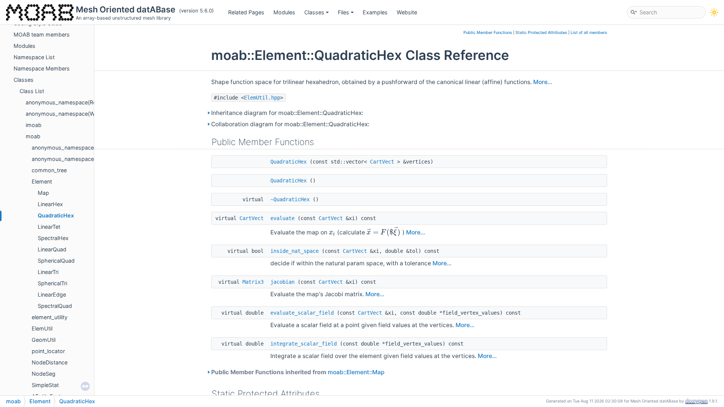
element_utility (49, 317)
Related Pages (246, 12)
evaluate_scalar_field (302, 313)
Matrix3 (253, 282)
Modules (284, 12)
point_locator (48, 351)
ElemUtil (42, 328)
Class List (32, 91)
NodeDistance (49, 362)
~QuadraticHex (290, 199)
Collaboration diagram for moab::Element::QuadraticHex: (290, 124)
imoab (33, 125)
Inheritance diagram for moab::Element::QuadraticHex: (287, 112)
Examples (375, 12)
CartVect (382, 162)
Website (407, 12)
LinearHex (50, 204)
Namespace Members (42, 68)
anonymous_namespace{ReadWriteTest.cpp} (83, 102)
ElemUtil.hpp (262, 98)
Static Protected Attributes (541, 32)
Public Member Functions (487, 32)
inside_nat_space (294, 251)
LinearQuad (52, 249)
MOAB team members (42, 34)
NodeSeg (43, 373)
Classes (314, 12)
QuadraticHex (56, 215)
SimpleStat (45, 385)
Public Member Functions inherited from (298, 372)
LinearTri (48, 272)
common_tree (49, 170)
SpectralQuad (55, 306)
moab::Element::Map (356, 372)
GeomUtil (43, 340)
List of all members (589, 32)
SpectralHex (53, 238)
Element (42, 181)
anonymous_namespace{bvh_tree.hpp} (82, 147)
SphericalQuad (56, 260)
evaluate (282, 218)
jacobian (282, 282)
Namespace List (34, 57)
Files (343, 12)
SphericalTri (52, 283)
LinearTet (49, 226)
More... (542, 82)
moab (33, 136)
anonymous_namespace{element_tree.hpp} (87, 159)
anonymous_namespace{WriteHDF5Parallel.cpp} (87, 113)
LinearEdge (52, 294)
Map (43, 193)
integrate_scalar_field (303, 344)
